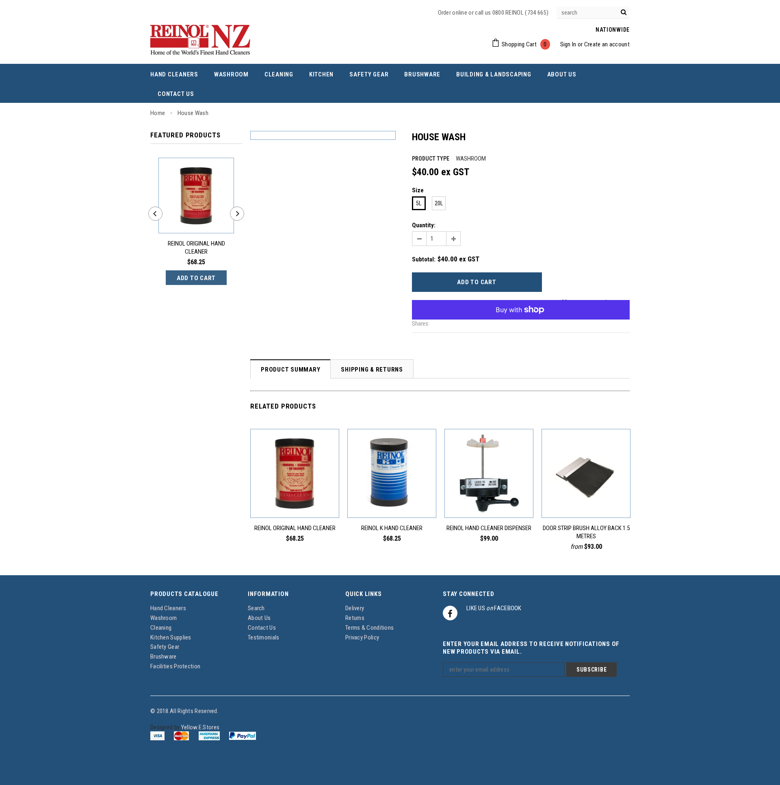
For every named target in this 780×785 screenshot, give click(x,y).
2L (295, 499)
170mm (615, 499)
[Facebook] (450, 613)
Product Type (430, 158)
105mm (584, 499)
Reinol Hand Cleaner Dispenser (488, 528)
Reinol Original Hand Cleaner (196, 247)
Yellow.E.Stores (200, 727)
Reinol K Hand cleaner (391, 528)
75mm (569, 499)
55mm (555, 499)
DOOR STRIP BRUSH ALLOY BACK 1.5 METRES (586, 532)
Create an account (607, 44)
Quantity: (424, 225)
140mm (600, 499)
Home (157, 113)
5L (418, 203)
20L (439, 203)
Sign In (568, 44)
